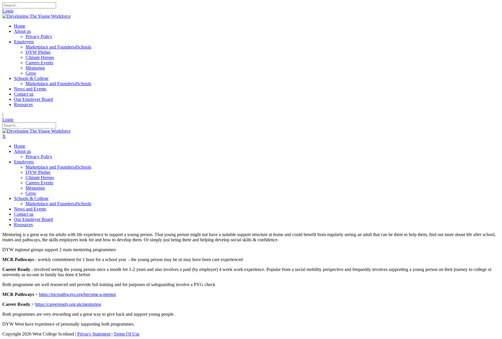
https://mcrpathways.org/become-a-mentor (77, 294)
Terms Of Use (126, 333)
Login (7, 10)
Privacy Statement (93, 333)
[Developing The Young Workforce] (36, 16)
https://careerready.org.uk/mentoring (68, 304)
